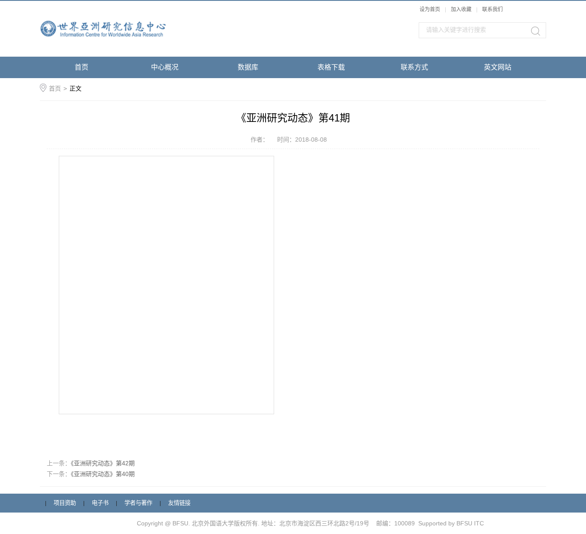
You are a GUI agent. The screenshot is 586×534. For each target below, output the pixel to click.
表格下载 (331, 67)
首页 (81, 67)
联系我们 (492, 9)
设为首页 (430, 9)
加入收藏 (461, 9)
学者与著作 (138, 503)
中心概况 (164, 67)
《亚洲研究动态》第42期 (103, 463)
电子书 (100, 503)
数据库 (248, 67)
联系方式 (414, 67)
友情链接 (179, 503)
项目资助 (65, 503)
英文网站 (497, 67)
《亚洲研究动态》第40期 (103, 473)
